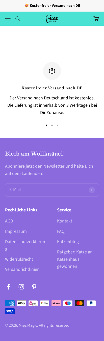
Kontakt (64, 221)
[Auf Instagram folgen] (21, 286)
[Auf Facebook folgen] (8, 286)
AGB (9, 221)
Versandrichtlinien (22, 269)
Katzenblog (68, 242)
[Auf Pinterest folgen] (34, 286)
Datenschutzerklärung (25, 245)
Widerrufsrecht (19, 259)
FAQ (61, 231)
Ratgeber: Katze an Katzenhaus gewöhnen (75, 259)
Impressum (16, 231)
